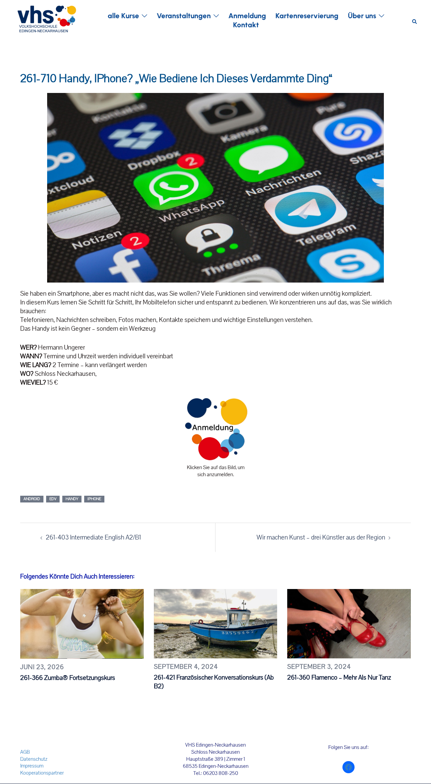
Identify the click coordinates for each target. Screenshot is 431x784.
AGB (25, 752)
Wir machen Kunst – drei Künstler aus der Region (321, 537)
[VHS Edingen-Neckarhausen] (46, 19)
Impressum (31, 765)
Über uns (362, 15)
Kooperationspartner (42, 773)
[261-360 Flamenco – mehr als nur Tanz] (349, 623)
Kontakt (246, 25)
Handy (72, 498)
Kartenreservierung (306, 15)
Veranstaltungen (184, 15)
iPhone (94, 498)
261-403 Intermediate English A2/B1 (93, 537)
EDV (52, 498)
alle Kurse (123, 15)
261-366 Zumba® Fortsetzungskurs (67, 678)
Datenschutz (33, 759)
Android (32, 498)
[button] (415, 20)
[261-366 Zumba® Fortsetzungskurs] (82, 623)
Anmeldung (247, 15)
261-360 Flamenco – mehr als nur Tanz (339, 677)
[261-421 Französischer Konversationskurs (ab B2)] (215, 623)
